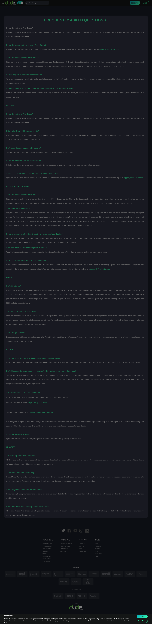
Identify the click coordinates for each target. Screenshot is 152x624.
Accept (142, 617)
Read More (142, 621)
